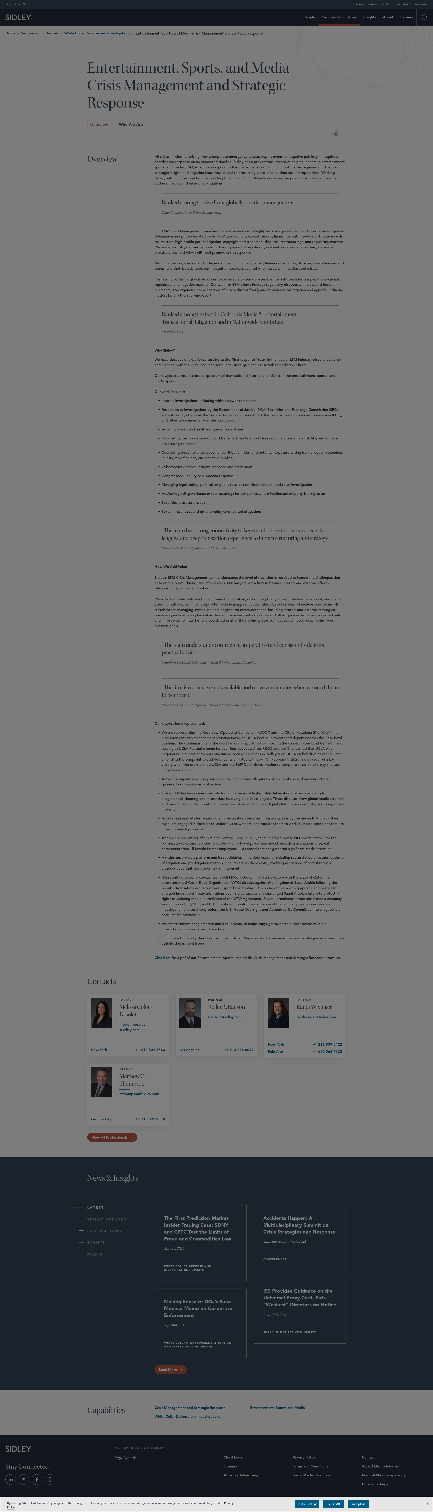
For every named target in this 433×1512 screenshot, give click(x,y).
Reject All (333, 1504)
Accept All (359, 1504)
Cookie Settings (307, 1504)
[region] (216, 1504)
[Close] (427, 1503)
